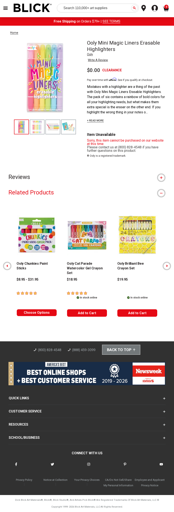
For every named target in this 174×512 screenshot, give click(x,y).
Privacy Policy (24, 479)
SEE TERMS (111, 21)
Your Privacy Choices (87, 479)
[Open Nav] (5, 8)
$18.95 (72, 279)
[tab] (87, 177)
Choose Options (37, 313)
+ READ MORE (95, 120)
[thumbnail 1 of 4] (21, 127)
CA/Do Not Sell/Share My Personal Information (118, 482)
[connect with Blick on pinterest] (125, 467)
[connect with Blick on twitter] (52, 467)
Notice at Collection (55, 479)
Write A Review (98, 60)
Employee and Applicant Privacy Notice (150, 482)
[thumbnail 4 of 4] (68, 127)
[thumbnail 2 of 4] (37, 127)
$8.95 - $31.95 (27, 279)
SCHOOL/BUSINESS (24, 438)
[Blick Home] (33, 8)
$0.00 (93, 70)
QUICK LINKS (19, 398)
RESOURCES (18, 424)
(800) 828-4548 (49, 350)
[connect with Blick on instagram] (88, 467)
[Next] (167, 266)
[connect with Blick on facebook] (16, 467)
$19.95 (122, 279)
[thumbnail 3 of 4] (52, 127)
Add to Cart (87, 313)
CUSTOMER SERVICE (25, 411)
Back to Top (119, 349)
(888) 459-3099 (83, 350)
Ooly (90, 54)
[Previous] (7, 266)
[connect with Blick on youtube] (161, 467)
